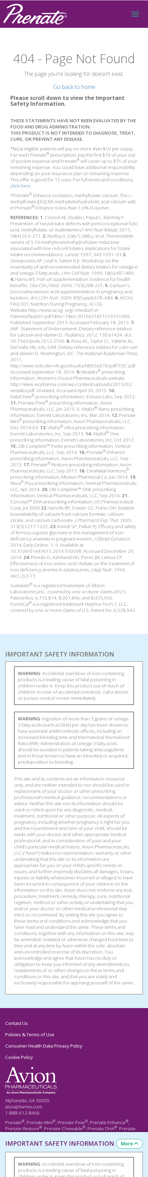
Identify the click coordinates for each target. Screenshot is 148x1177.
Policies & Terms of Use (29, 1034)
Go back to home (74, 87)
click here (20, 186)
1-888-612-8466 (22, 1113)
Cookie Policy (19, 1057)
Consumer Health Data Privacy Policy (43, 1046)
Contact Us (16, 1023)
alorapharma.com (23, 1107)
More (127, 1144)
